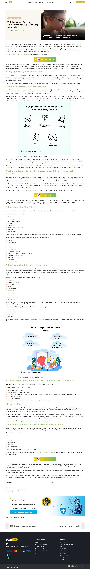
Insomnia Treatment (39, 548)
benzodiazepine (21, 430)
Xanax (73, 409)
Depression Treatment (40, 546)
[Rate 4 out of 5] (10, 567)
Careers (62, 557)
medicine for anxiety (33, 190)
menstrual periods (18, 227)
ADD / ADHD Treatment (40, 542)
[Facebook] (72, 566)
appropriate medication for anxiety (45, 452)
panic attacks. (16, 161)
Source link (10, 492)
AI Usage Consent (64, 555)
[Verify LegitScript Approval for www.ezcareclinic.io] (8, 558)
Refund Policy (63, 548)
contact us (82, 566)
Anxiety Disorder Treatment (41, 544)
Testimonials (63, 550)
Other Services (38, 552)
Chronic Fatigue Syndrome (41, 550)
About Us (62, 552)
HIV (23, 297)
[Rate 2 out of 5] (7, 567)
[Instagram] (69, 566)
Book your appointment (70, 477)
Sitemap (62, 559)
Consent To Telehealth (65, 553)
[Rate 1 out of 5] (6, 567)
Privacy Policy (63, 546)
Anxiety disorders (77, 44)
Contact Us (48, 2)
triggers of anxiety (25, 54)
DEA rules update (39, 553)
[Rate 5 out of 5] (11, 567)
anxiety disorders (24, 93)
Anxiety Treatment (14, 18)
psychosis (41, 394)
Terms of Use (63, 542)
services (77, 566)
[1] (52, 67)
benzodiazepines (75, 79)
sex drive (20, 255)
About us (41, 2)
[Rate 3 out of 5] (8, 567)
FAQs (53, 2)
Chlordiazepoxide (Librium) (37, 179)
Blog (36, 2)
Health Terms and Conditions (66, 544)
